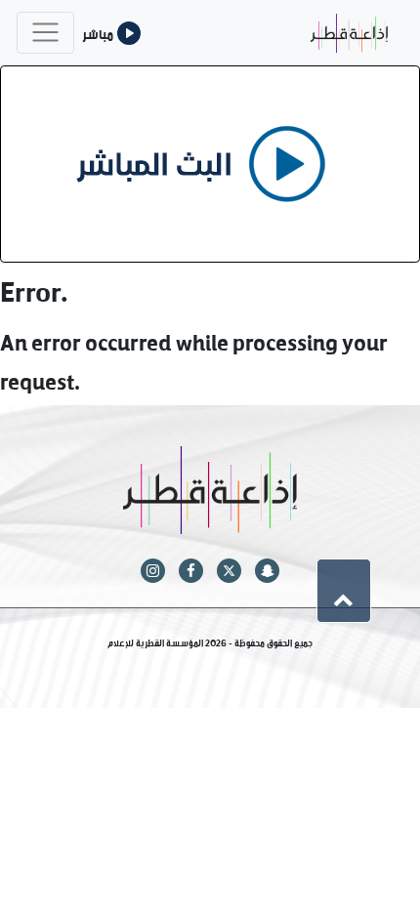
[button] (343, 590)
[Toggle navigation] (45, 33)
